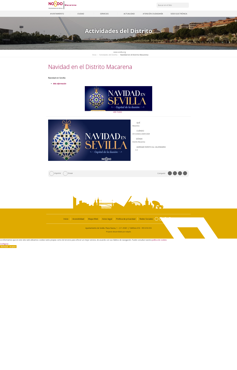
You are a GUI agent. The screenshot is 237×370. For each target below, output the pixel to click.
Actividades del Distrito (108, 55)
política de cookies (159, 240)
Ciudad (81, 13)
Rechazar (4, 246)
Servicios (104, 13)
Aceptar (13, 246)
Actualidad (129, 13)
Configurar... (5, 244)
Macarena (71, 5)
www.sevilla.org (119, 52)
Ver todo (117, 112)
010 (138, 228)
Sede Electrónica (179, 13)
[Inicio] (55, 5)
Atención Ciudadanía (153, 13)
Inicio (94, 55)
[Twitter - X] (161, 219)
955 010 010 (147, 228)
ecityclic (128, 232)
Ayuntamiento (57, 13)
